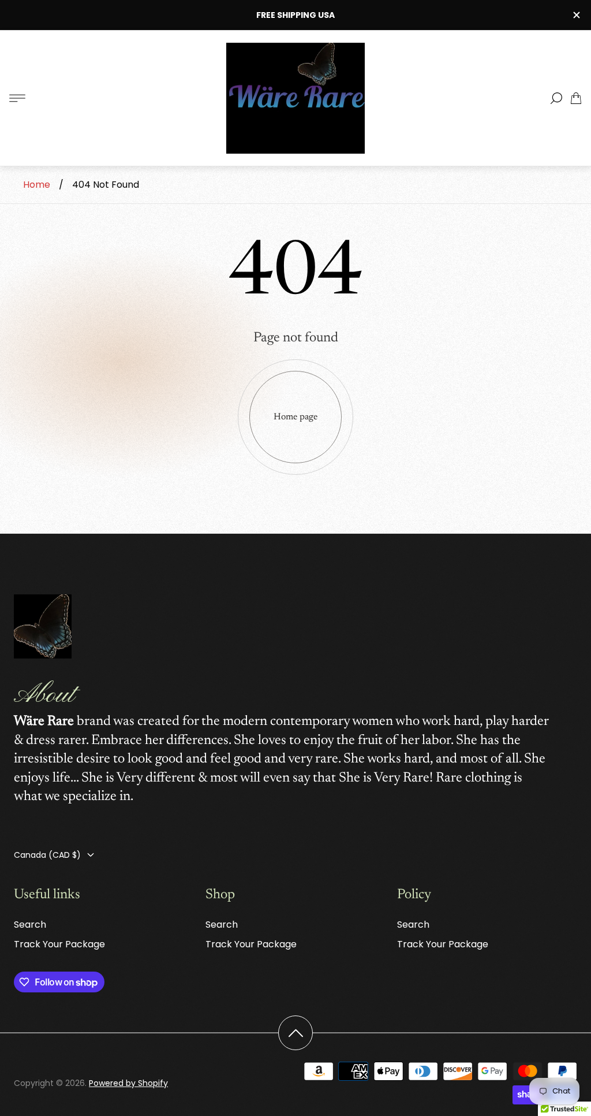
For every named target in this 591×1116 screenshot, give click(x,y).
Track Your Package (59, 944)
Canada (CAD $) (47, 855)
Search (30, 924)
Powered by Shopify (128, 1083)
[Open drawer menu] (17, 98)
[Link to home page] (43, 627)
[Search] (556, 98)
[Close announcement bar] (576, 15)
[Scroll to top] (295, 1032)
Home (36, 184)
